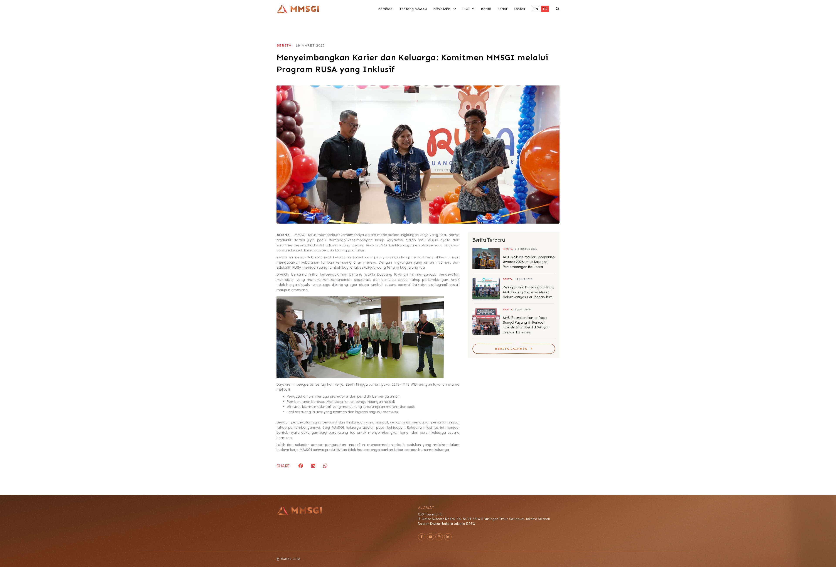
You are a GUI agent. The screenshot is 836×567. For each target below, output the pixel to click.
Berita (294, 45)
